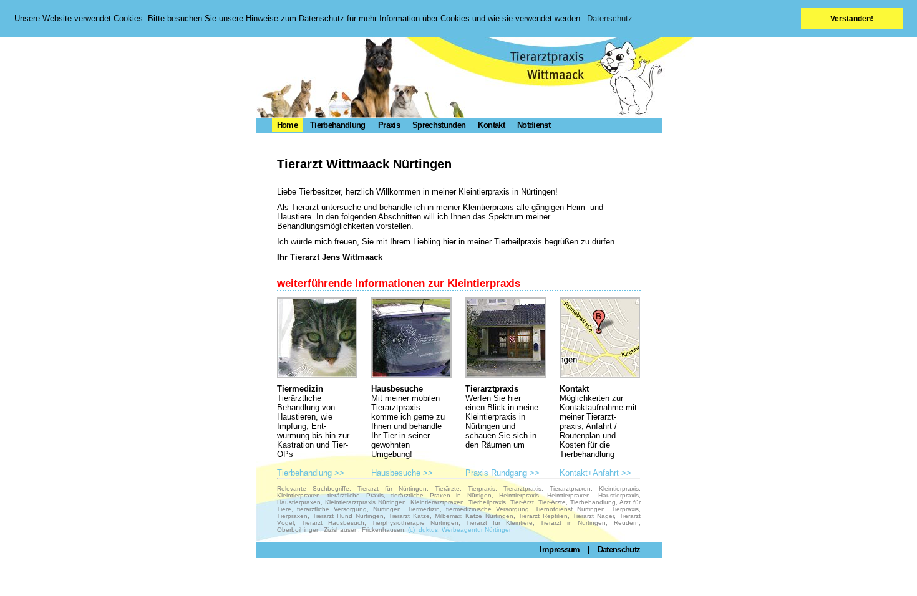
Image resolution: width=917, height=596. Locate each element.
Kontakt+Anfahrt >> (595, 473)
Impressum (560, 549)
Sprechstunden (439, 125)
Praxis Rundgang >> (502, 473)
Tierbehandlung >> (310, 473)
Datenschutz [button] (610, 18)
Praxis (389, 125)
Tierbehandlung (338, 125)
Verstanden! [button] (851, 18)
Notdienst (533, 125)
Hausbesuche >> (402, 473)
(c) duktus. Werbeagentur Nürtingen (460, 529)
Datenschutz (619, 549)
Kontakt (491, 125)
